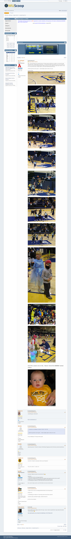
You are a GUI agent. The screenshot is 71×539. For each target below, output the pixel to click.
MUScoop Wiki (7, 30)
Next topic (64, 526)
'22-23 (13, 43)
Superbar (6, 23)
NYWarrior (20, 411)
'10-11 (13, 47)
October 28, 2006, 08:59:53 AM (32, 427)
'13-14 (13, 46)
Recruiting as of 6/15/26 (9, 73)
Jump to (51, 529)
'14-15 (11, 46)
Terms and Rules (61, 536)
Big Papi (20, 426)
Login (34, 23)
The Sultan (7, 74)
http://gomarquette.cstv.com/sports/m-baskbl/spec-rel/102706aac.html (40, 513)
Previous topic (59, 526)
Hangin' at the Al (8, 20)
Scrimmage (49, 48)
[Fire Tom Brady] (18, 519)
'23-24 (11, 43)
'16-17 (13, 45)
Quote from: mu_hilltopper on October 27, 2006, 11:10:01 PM (38, 429)
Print (65, 57)
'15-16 (8, 46)
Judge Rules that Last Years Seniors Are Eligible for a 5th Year (10, 68)
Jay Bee (9, 69)
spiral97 (19, 471)
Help (58, 536)
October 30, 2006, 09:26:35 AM (32, 488)
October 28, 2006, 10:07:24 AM (32, 445)
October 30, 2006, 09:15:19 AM (32, 472)
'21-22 (8, 44)
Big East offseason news (9, 78)
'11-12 (11, 47)
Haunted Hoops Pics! (31, 60)
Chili (19, 487)
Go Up (18, 524)
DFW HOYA (11, 84)
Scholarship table (64, 10)
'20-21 (11, 44)
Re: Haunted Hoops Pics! (32, 410)
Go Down (18, 57)
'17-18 (11, 45)
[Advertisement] (42, 32)
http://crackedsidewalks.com (32, 419)
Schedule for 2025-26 (49, 52)
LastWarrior (20, 458)
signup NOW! (48, 23)
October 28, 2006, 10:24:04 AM (32, 459)
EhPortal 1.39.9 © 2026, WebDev (8, 536)
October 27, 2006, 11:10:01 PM (33, 61)
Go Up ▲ (66, 536)
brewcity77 (7, 79)
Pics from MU (30, 507)
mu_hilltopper (21, 60)
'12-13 (8, 47)
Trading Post (7, 25)
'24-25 (8, 43)
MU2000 (19, 444)
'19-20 (13, 44)
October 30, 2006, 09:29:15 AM (32, 508)
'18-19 (8, 45)
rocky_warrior (21, 507)
